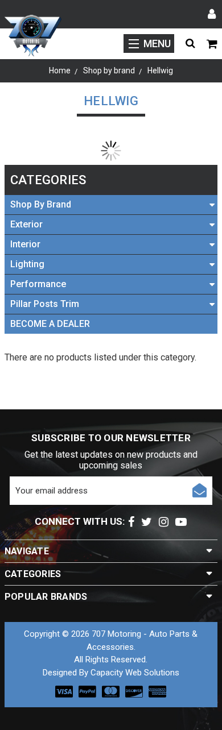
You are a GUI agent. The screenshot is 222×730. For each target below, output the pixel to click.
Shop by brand (40, 204)
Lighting (27, 264)
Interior (25, 244)
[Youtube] (181, 521)
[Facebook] (131, 521)
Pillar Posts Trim (44, 303)
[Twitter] (146, 521)
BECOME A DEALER (50, 323)
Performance (38, 284)
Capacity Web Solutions (135, 672)
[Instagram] (163, 521)
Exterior (26, 224)
